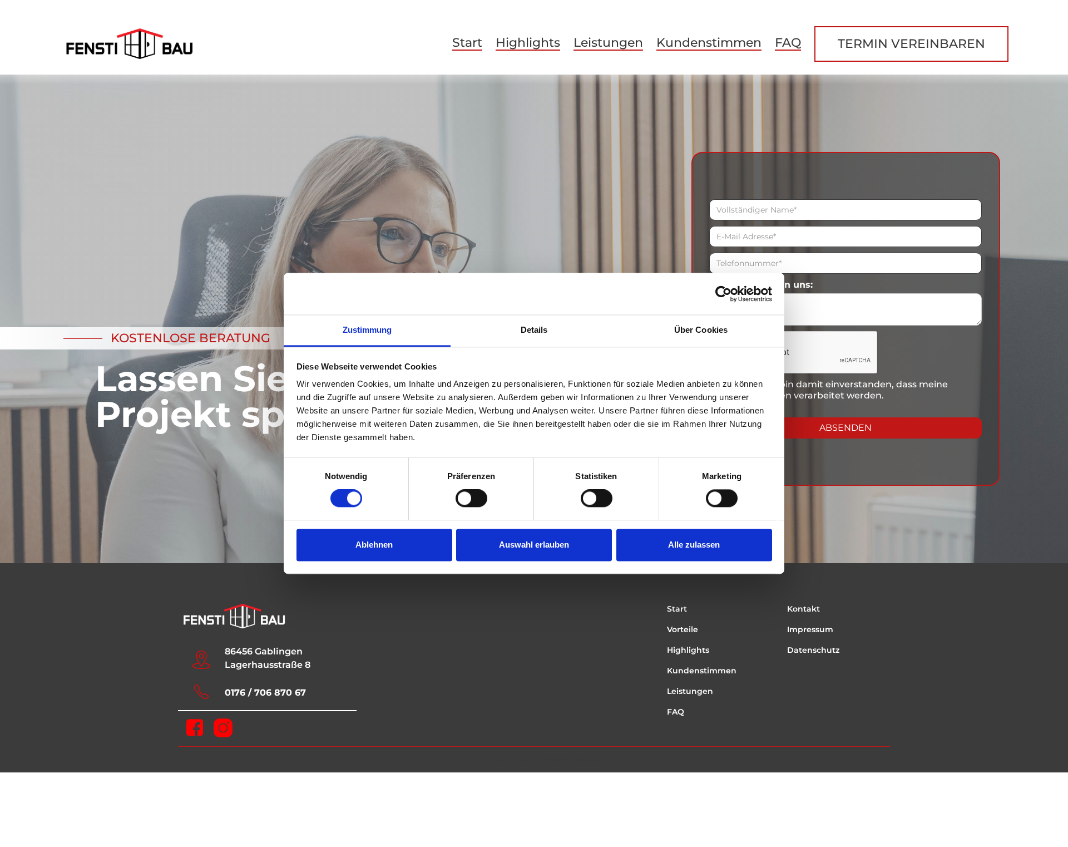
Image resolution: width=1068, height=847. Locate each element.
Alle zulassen (694, 544)
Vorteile (682, 629)
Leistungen (608, 42)
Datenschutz (813, 650)
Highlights (528, 42)
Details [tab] (534, 329)
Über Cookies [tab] (701, 329)
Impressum (810, 629)
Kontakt (803, 609)
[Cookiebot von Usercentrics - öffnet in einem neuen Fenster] (723, 293)
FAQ (788, 42)
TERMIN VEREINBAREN (911, 43)
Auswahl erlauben (534, 544)
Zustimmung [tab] (367, 329)
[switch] (471, 499)
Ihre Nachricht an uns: (761, 284)
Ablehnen (374, 544)
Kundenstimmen (709, 42)
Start (467, 42)
